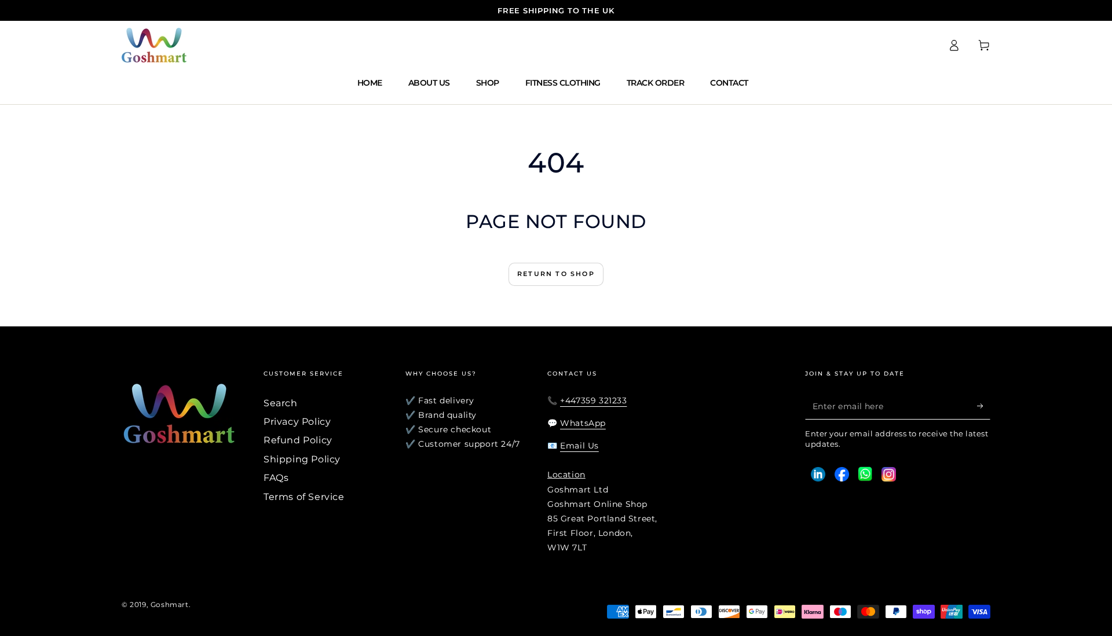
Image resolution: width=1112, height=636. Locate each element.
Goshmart (170, 604)
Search (281, 403)
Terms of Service (304, 496)
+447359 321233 (593, 400)
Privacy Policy (297, 421)
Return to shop (556, 274)
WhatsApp (583, 423)
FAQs (276, 477)
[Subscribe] (983, 406)
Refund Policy (298, 440)
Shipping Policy (302, 459)
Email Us (579, 445)
